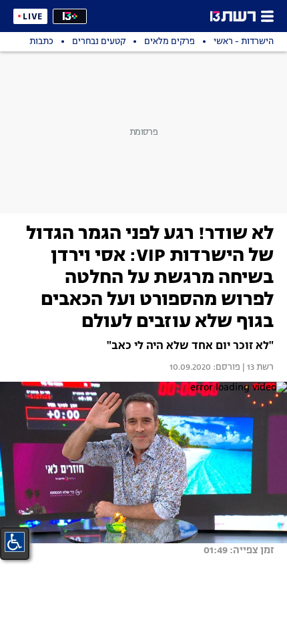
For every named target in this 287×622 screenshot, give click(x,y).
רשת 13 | (257, 367)
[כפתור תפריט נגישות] (15, 542)
